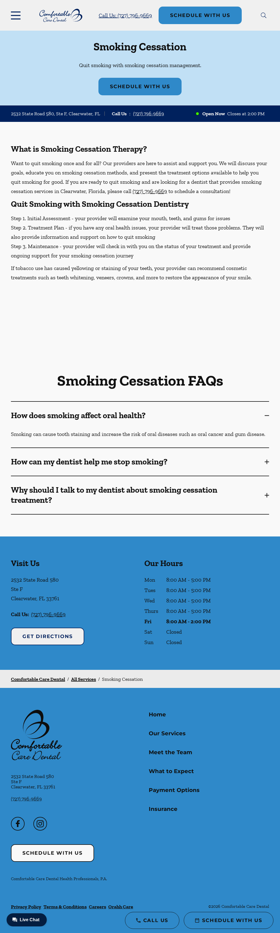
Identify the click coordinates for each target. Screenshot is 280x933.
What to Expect (171, 771)
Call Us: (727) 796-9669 (125, 15)
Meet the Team (170, 752)
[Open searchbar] (263, 15)
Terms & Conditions (65, 907)
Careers (97, 907)
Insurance (163, 809)
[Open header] (17, 15)
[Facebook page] (18, 824)
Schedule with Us (200, 15)
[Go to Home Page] (60, 15)
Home (157, 714)
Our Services (167, 733)
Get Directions (47, 636)
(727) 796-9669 (148, 114)
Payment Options (174, 790)
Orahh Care (120, 907)
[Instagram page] (40, 824)
